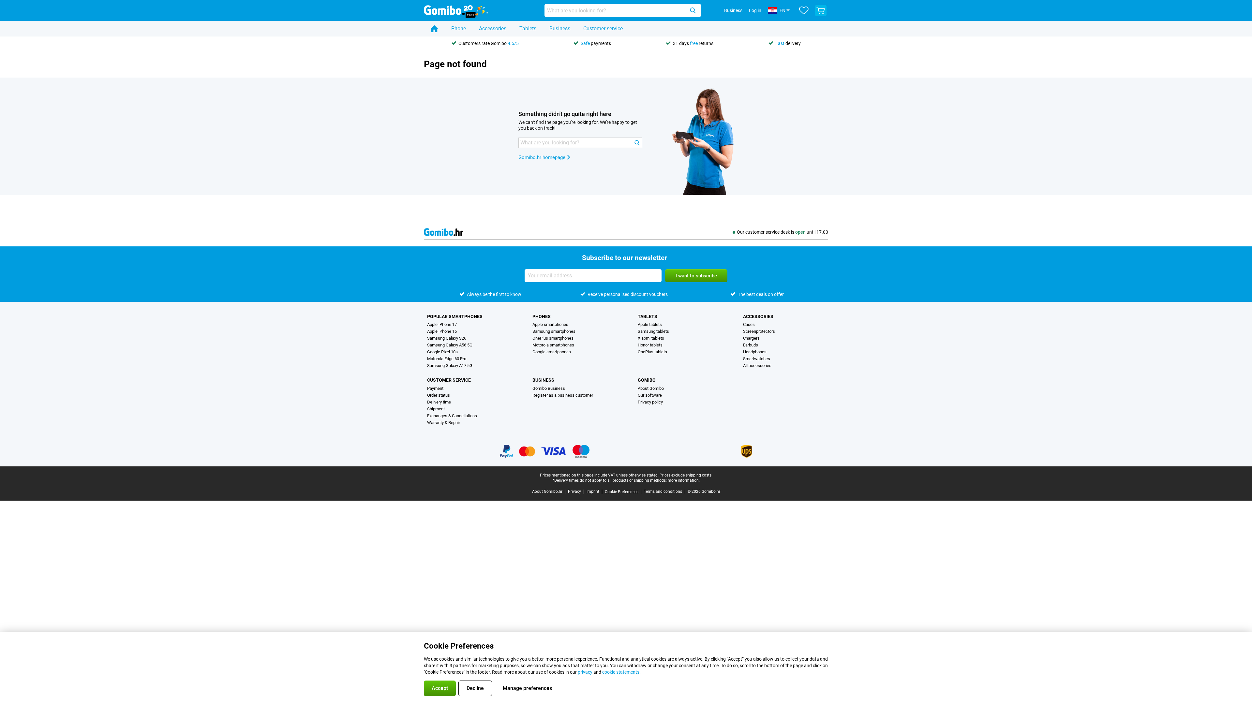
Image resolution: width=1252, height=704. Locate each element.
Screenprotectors (759, 331)
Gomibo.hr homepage (541, 157)
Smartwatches (756, 358)
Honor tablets (650, 345)
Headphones (755, 351)
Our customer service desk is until (782, 232)
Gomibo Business (548, 388)
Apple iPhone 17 (442, 324)
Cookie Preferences (621, 492)
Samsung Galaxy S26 (446, 338)
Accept (440, 688)
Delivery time (439, 402)
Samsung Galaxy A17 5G (449, 365)
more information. (684, 480)
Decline (475, 688)
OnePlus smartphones (553, 338)
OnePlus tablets (652, 351)
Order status (438, 395)
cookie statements (620, 672)
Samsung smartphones (553, 331)
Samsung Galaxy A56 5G (449, 345)
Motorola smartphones (553, 345)
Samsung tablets (653, 331)
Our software (650, 395)
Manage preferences (527, 688)
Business (559, 28)
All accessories (757, 365)
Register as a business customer (562, 395)
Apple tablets (650, 324)
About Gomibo (651, 388)
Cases (749, 324)
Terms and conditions (663, 491)
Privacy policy (650, 402)
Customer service (603, 28)
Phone (458, 28)
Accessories (492, 28)
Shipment (436, 408)
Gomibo (647, 380)
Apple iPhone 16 (442, 331)
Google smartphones (551, 351)
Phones (541, 316)
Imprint (593, 491)
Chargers (751, 338)
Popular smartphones (455, 316)
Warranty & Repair (443, 422)
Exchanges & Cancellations (452, 415)
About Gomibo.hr (547, 491)
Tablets (527, 28)
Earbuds (750, 345)
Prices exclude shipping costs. (686, 475)
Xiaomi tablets (651, 338)
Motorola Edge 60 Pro (446, 358)
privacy (585, 672)
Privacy (574, 491)
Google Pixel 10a (442, 351)
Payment (435, 388)
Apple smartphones (550, 324)
